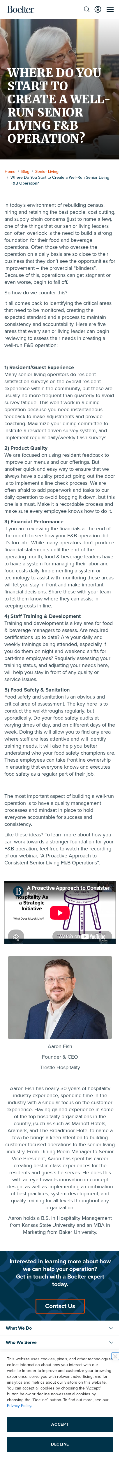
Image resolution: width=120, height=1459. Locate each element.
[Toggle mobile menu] (105, 9)
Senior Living (47, 171)
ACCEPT (57, 1424)
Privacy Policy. (60, 1405)
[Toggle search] (82, 9)
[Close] (110, 1356)
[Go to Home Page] (20, 9)
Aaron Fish (58, 1068)
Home (10, 171)
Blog (25, 171)
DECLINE (58, 1444)
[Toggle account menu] (93, 9)
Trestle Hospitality (58, 1089)
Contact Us (58, 1328)
